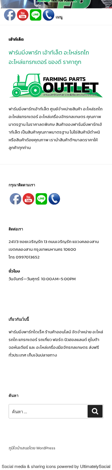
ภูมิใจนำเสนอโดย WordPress (32, 448)
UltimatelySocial (95, 466)
